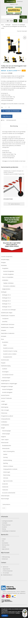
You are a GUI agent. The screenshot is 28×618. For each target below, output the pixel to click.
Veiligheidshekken (6, 289)
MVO (3, 541)
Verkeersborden (4, 442)
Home (2, 24)
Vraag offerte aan (7, 116)
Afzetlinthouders (7, 171)
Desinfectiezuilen (5, 360)
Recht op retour (5, 545)
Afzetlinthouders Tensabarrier (8, 315)
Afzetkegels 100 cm (6, 306)
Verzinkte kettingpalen (7, 392)
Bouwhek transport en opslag (10, 351)
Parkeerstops (4, 413)
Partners (4, 547)
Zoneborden (5, 484)
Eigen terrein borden (8, 481)
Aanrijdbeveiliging (5, 259)
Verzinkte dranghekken (8, 274)
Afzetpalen (3, 330)
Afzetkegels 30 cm (6, 295)
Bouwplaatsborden (7, 357)
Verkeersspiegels (6, 433)
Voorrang (5, 457)
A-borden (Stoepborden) (6, 256)
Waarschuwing (6, 475)
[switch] (25, 616)
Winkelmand (20, 1)
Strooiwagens (5, 371)
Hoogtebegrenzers (5, 380)
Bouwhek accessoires (8, 348)
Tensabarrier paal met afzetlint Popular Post (14, 174)
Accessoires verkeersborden (8, 492)
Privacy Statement (6, 525)
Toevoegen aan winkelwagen (12, 110)
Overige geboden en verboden (10, 469)
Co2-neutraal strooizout (7, 374)
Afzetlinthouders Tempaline (7, 327)
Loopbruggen (4, 404)
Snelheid (5, 454)
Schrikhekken (5, 280)
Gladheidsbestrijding (5, 365)
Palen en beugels (5, 410)
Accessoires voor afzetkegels (18, 24)
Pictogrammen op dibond (7, 416)
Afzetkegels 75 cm (6, 303)
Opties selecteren (15, 204)
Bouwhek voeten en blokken (9, 354)
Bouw (2, 339)
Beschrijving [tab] (14, 126)
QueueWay (4, 321)
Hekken (5, 345)
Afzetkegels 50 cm (6, 298)
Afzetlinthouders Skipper (6, 312)
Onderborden (5, 487)
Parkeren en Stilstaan (8, 466)
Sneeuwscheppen (6, 377)
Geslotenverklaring (7, 460)
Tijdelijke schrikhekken (8, 283)
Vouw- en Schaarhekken (7, 277)
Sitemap (4, 529)
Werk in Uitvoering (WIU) (9, 451)
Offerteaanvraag (11, 1)
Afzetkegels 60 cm (6, 301)
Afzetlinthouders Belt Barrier (7, 324)
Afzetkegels (7, 24)
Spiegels (3, 427)
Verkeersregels (6, 472)
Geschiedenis (5, 543)
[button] (24, 37)
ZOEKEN (23, 17)
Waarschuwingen (5, 498)
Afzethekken (4, 265)
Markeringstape (4, 407)
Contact (4, 539)
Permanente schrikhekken (9, 286)
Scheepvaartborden (5, 419)
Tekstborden (5, 489)
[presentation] (23, 167)
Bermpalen (3, 336)
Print (3, 120)
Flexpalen (3, 363)
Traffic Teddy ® (4, 439)
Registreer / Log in (14, 4)
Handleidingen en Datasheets (9, 531)
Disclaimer (4, 527)
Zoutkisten (4, 368)
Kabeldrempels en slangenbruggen (9, 383)
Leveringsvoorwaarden (7, 521)
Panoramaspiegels (6, 430)
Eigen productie (5, 549)
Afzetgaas (3, 262)
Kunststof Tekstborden (6, 398)
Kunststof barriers (5, 395)
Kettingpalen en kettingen (7, 386)
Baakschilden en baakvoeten (7, 333)
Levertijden (4, 523)
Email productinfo (12, 120)
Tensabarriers (10, 172)
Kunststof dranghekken (8, 271)
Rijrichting (5, 463)
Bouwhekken (5, 342)
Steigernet (3, 436)
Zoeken (3, 508)
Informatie (5, 478)
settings (18, 613)
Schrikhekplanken (5, 425)
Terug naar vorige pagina (22, 31)
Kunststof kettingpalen (7, 389)
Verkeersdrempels (5, 495)
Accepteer (5, 615)
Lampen (3, 401)
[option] (6, 59)
